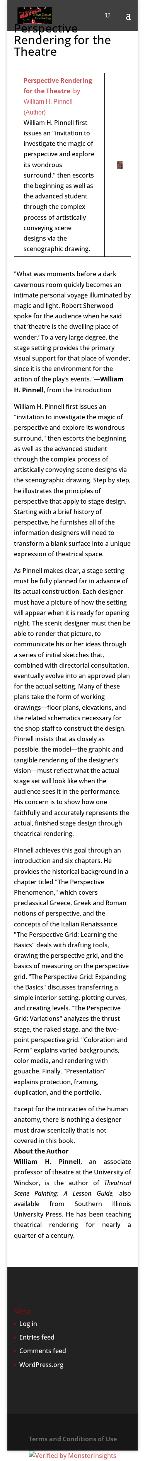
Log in (28, 1323)
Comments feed (42, 1351)
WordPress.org (41, 1364)
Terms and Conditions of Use (73, 1439)
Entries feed (37, 1337)
